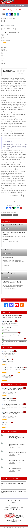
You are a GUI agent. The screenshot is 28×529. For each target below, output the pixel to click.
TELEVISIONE (6, 228)
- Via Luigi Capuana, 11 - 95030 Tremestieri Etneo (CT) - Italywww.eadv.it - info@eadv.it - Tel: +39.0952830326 (15, 518)
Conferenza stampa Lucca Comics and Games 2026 (13, 492)
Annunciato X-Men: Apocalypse (9, 323)
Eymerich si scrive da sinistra (9, 400)
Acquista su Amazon (9, 28)
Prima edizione (4, 34)
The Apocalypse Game (6, 214)
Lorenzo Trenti (12, 17)
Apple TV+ (3, 5)
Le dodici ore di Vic (6, 369)
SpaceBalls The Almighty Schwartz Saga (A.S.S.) (12, 484)
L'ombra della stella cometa (8, 353)
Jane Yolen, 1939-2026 (15, 468)
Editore (3, 49)
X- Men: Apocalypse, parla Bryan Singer (11, 317)
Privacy (13, 500)
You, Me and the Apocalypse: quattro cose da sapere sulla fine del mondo (13, 282)
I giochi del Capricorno (20, 369)
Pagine (2, 58)
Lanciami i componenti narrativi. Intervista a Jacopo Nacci (14, 407)
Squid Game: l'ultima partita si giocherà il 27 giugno (14, 233)
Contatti (14, 502)
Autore (3, 37)
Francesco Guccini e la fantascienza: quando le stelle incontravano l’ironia (16, 437)
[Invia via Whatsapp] (15, 14)
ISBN (2, 55)
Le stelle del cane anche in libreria (17, 460)
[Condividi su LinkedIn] (18, 14)
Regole (17, 500)
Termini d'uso (7, 500)
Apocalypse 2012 (6, 329)
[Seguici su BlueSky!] (11, 305)
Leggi (13, 440)
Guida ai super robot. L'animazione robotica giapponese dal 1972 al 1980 (12, 415)
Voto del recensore (5, 40)
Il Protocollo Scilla (6, 377)
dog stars (19, 5)
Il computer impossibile (7, 361)
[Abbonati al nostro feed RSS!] (22, 305)
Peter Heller (13, 5)
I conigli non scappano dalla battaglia (11, 335)
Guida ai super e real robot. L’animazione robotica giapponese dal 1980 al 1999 (14, 391)
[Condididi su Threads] (12, 14)
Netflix (23, 5)
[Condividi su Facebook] (7, 14)
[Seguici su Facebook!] (6, 305)
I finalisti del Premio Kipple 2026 (17, 452)
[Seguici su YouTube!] (16, 305)
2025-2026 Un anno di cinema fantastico (17, 444)
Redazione (21, 500)
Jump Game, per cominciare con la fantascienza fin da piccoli (14, 342)
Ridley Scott (7, 5)
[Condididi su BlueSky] (9, 14)
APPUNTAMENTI (7, 253)
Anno (2, 52)
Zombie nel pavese (8, 257)
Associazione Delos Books (13, 509)
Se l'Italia (4, 424)
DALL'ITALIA (11, 434)
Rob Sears (15, 214)
